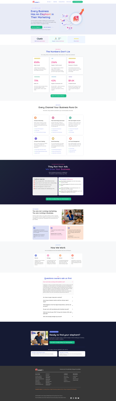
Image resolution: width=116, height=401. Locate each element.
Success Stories (62, 1)
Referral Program (75, 378)
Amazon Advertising (38, 377)
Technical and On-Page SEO (73, 128)
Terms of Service (59, 395)
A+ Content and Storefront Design (40, 132)
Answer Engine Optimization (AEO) (40, 149)
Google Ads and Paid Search (56, 128)
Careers (65, 378)
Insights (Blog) (75, 376)
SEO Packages (71, 132)
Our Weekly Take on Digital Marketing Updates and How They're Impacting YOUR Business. (56, 389)
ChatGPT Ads (37, 381)
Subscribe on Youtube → (64, 352)
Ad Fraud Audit (71, 148)
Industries (55, 1)
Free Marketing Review (77, 1)
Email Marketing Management (56, 149)
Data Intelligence (38, 382)
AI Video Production (38, 376)
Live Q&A (74, 377)
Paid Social (47, 375)
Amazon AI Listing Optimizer (39, 378)
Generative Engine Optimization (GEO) (41, 151)
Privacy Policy (55, 395)
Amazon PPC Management (39, 128)
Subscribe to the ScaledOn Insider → (39, 352)
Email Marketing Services (39, 384)
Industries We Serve (67, 381)
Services (48, 1)
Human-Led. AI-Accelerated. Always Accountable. (70, 369)
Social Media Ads (55, 130)
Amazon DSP (37, 130)
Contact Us (65, 380)
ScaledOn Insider (75, 380)
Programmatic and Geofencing (57, 132)
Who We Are (68, 1)
